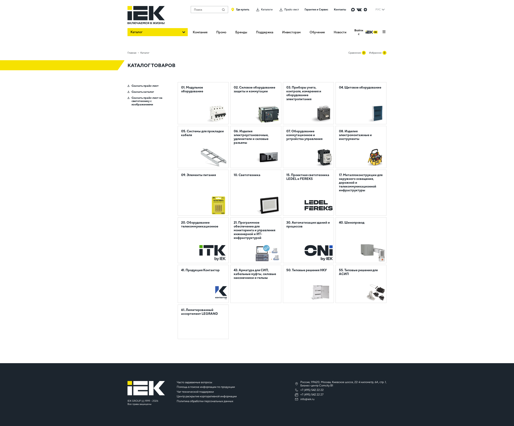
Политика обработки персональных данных (205, 401)
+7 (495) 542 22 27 (311, 394)
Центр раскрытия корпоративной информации (207, 396)
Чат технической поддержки (195, 391)
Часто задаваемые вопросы (194, 382)
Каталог (144, 52)
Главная (131, 52)
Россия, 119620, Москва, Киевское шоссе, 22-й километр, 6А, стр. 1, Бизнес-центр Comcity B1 (343, 383)
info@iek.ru (307, 399)
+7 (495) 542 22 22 (312, 389)
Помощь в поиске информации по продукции (206, 386)
